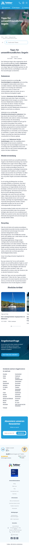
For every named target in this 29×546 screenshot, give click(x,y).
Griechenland (18, 374)
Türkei (4, 378)
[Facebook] (12, 538)
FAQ (14, 488)
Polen (4, 392)
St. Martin (5, 387)
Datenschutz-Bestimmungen (14, 516)
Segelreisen (7, 7)
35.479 (8, 454)
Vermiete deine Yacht (14, 503)
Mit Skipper (17, 7)
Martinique (17, 385)
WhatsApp (15, 534)
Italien (4, 376)
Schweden (17, 394)
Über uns (14, 486)
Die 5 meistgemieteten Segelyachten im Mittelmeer (13, 317)
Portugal (5, 407)
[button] (20, 3)
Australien (5, 404)
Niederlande (6, 383)
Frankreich (17, 376)
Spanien (5, 381)
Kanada (17, 400)
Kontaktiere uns (15, 491)
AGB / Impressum (14, 519)
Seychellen (17, 383)
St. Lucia (17, 402)
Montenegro (18, 396)
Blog (26, 12)
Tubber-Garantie (14, 506)
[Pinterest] (14, 538)
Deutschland (18, 381)
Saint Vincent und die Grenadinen (20, 405)
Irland (4, 389)
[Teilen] (2, 42)
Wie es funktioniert (14, 500)
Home (2, 37)
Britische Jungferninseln (18, 378)
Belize (4, 402)
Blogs (6, 37)
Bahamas (5, 385)
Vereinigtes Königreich (18, 390)
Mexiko (5, 400)
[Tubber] (7, 2)
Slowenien (17, 398)
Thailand (17, 387)
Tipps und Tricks (12, 37)
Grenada (5, 396)
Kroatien (5, 374)
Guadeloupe (18, 392)
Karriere (14, 493)
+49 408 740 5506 (15, 531)
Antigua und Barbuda (8, 398)
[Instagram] (17, 538)
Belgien (5, 394)
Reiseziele (14, 508)
